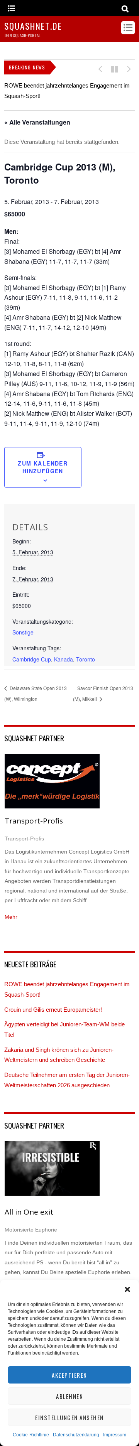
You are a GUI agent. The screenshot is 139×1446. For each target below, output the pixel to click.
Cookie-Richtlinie (31, 1435)
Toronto (85, 659)
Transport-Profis (34, 821)
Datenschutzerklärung (76, 1435)
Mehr (11, 917)
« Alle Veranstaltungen (37, 122)
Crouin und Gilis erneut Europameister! (53, 1009)
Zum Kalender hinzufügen (43, 467)
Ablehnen (69, 1396)
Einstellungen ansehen (69, 1417)
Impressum (114, 1435)
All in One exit (29, 1212)
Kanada (63, 659)
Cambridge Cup (31, 659)
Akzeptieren (69, 1375)
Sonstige (23, 632)
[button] (127, 1289)
